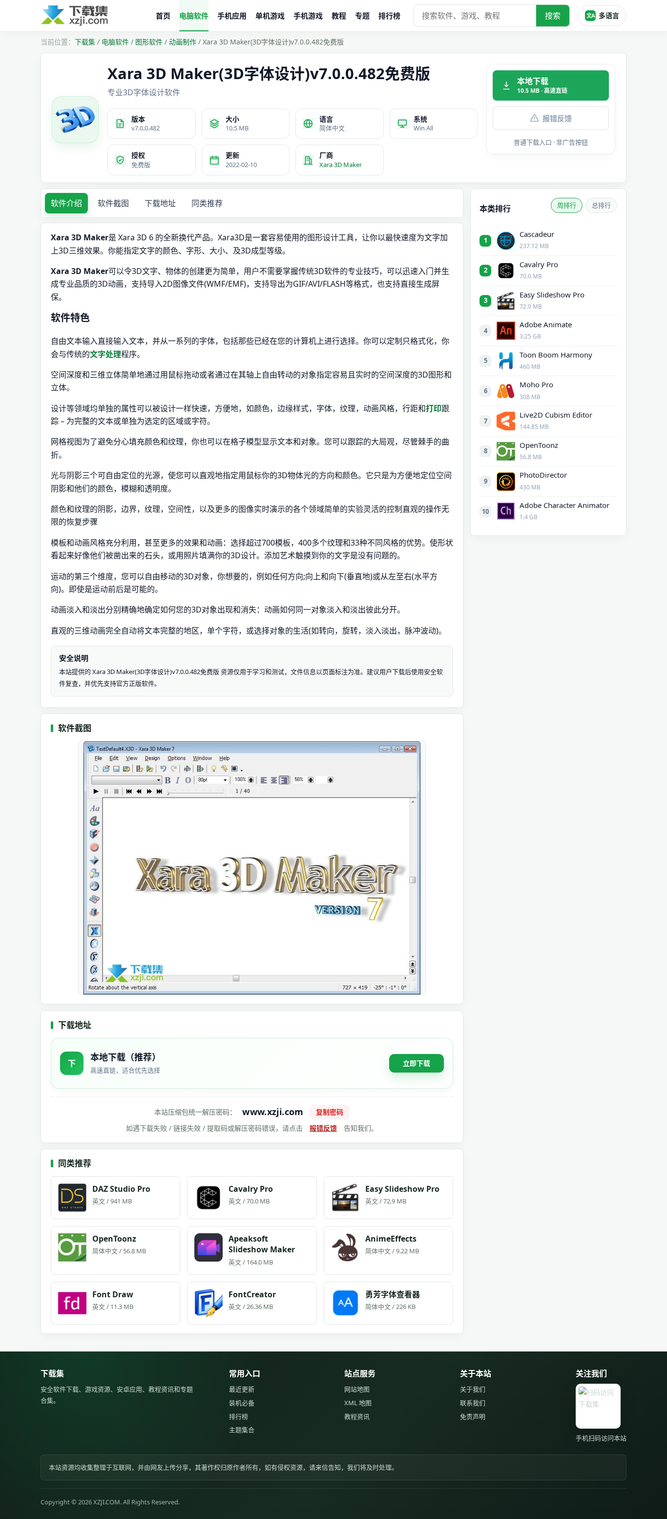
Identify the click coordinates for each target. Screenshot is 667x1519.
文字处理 (105, 354)
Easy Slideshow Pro (552, 294)
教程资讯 (357, 1416)
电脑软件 (193, 16)
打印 (433, 408)
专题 (362, 16)
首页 (163, 16)
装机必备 (241, 1402)
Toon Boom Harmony (556, 354)
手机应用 (232, 16)
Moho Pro (536, 384)
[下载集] (94, 15)
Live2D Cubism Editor (556, 415)
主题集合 (241, 1429)
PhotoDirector (543, 475)
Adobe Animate (546, 324)
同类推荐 (207, 203)
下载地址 (160, 203)
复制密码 (329, 1112)
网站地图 (357, 1389)
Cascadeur (537, 234)
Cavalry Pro (539, 264)
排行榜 (389, 16)
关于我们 (472, 1389)
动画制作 (182, 41)
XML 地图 (358, 1402)
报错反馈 (557, 118)
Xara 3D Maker (340, 164)
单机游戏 (270, 16)
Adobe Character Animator (564, 505)
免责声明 (472, 1416)
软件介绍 (66, 203)
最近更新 (241, 1389)
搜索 (553, 15)
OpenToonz (539, 445)
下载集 (85, 41)
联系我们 (472, 1402)
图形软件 (149, 41)
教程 (339, 16)
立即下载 (416, 1063)
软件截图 (113, 203)
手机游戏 (308, 16)
